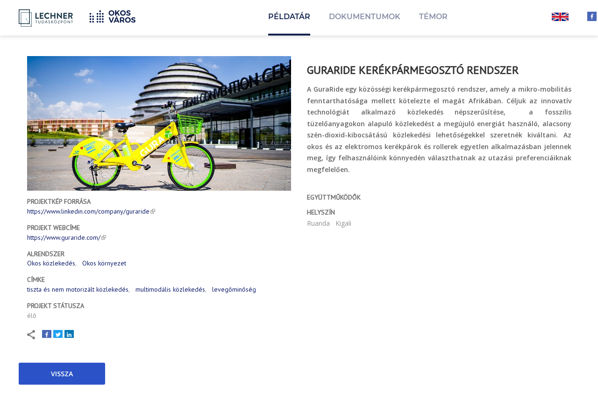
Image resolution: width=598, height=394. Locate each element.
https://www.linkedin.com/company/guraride (88, 211)
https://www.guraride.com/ (63, 237)
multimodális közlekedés (170, 289)
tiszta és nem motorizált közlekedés (77, 289)
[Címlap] (116, 15)
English (560, 18)
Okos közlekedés (51, 263)
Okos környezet (104, 263)
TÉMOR (433, 16)
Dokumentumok (364, 16)
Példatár (289, 16)
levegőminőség (234, 289)
